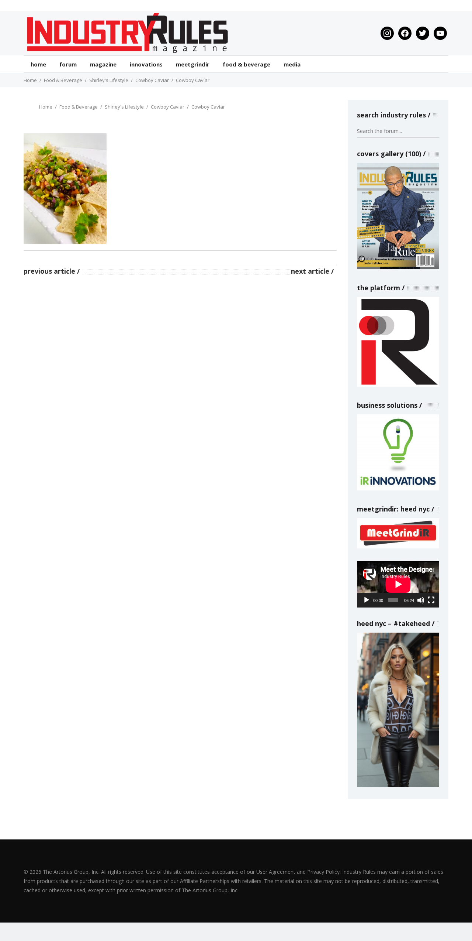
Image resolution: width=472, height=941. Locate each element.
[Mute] (420, 600)
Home (30, 80)
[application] (398, 584)
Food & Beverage (63, 80)
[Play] (366, 600)
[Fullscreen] (431, 600)
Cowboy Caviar (152, 80)
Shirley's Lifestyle (108, 80)
